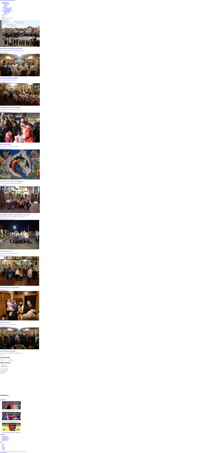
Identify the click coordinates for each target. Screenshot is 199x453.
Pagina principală (5, 2)
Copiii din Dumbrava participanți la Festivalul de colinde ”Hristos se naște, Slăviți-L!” (15, 214)
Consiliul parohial (7, 12)
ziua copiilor (4, 449)
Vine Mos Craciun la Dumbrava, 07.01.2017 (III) (10, 421)
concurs (3, 444)
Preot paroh (6, 14)
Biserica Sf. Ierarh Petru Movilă (7, 10)
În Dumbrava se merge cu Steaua (6, 251)
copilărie (3, 446)
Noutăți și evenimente (5, 3)
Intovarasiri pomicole (7, 8)
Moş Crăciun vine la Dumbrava (5, 144)
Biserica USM (4, 438)
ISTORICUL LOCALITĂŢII (7, 7)
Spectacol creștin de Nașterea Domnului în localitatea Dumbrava (11, 48)
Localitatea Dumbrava (5, 439)
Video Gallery (3, 399)
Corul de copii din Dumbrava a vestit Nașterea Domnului (10, 107)
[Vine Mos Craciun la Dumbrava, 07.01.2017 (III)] (11, 419)
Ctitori (5, 13)
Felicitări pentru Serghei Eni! (5, 322)
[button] (3, 452)
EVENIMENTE (7, 4)
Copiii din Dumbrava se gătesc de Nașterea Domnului (9, 287)
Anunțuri (5, 6)
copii (3, 445)
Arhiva (3, 15)
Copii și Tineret (11, 82)
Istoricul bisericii (7, 11)
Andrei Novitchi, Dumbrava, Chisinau (8, 410)
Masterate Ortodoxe (5, 440)
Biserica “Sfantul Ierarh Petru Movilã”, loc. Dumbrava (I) (11, 432)
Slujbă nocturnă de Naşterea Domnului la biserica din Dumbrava (11, 181)
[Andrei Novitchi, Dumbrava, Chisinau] (11, 409)
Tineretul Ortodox (5, 436)
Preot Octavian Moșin (5, 437)
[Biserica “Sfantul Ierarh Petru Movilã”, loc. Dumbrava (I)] (11, 430)
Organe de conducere (7, 9)
